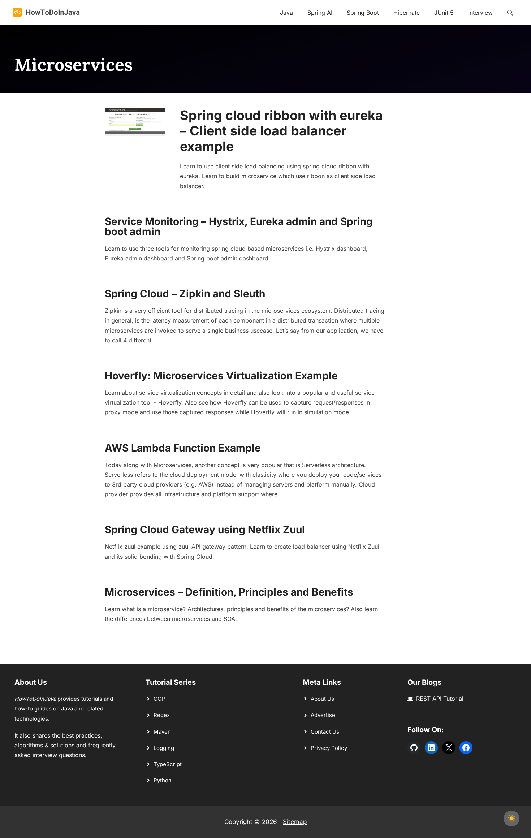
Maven (162, 731)
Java (286, 12)
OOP (159, 698)
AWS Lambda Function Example (183, 448)
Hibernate (406, 12)
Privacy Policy (329, 747)
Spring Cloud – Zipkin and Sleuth (185, 294)
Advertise (323, 715)
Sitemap (295, 821)
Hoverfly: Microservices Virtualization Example (221, 376)
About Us (322, 698)
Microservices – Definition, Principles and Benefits (229, 592)
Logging (164, 747)
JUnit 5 (444, 12)
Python (163, 780)
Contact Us (325, 731)
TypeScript (168, 764)
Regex (162, 715)
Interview (480, 12)
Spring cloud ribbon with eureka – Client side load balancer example (281, 130)
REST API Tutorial (439, 698)
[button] (510, 12)
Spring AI (319, 12)
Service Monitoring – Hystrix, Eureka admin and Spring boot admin (239, 226)
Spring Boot (363, 12)
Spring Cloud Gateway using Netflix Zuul (205, 529)
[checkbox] (511, 818)
